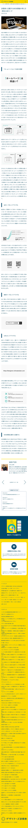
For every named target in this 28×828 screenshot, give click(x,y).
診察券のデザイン (4, 592)
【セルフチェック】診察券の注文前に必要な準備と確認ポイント (13, 698)
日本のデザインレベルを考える (7, 749)
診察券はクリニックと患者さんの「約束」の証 (9, 647)
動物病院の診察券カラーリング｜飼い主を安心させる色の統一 (13, 640)
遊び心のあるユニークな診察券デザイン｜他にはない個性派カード (13, 667)
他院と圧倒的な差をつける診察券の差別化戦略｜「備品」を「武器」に (13, 752)
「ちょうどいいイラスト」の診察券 (7, 691)
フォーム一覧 (3, 599)
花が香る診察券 (4, 679)
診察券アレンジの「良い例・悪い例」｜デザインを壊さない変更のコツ (13, 792)
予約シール (23, 597)
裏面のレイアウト (4, 595)
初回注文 (14, 599)
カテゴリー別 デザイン (13, 592)
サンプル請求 (9, 599)
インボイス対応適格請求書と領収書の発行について (11, 612)
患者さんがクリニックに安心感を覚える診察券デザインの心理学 (13, 801)
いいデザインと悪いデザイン (16, 731)
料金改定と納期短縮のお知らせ (7, 616)
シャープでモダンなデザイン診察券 (8, 736)
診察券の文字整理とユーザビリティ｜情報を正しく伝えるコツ (12, 729)
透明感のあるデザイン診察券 (19, 742)
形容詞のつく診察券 (15, 804)
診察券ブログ (19, 590)
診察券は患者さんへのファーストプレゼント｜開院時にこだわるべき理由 (13, 645)
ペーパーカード (17, 597)
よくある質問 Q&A (12, 590)
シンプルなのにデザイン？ (20, 763)
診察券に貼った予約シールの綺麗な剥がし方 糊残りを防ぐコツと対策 (13, 686)
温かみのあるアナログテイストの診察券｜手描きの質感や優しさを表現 (13, 626)
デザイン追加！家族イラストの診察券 (8, 783)
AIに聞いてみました (5, 642)
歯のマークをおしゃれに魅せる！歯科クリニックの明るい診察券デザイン (13, 665)
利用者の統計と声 (4, 590)
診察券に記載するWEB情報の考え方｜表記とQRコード (11, 772)
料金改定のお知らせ (15, 765)
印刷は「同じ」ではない (5, 765)
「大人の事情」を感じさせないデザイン (8, 621)
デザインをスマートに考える (6, 810)
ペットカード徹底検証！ (5, 804)
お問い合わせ (4, 604)
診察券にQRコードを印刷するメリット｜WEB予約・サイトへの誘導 (13, 712)
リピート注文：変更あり (5, 601)
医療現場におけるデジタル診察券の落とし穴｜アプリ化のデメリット (13, 717)
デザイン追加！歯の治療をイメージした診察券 (10, 776)
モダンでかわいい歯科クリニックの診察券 (9, 705)
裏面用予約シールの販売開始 (7, 795)
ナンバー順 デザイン (22, 592)
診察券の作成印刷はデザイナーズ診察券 (9, 822)
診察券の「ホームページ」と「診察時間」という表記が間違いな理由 (13, 628)
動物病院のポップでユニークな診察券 (8, 696)
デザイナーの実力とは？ (5, 731)
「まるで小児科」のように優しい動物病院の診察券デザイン (12, 638)
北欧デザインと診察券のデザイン (7, 614)
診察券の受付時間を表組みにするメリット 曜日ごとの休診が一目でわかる (13, 633)
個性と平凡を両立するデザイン (7, 700)
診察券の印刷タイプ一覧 (13, 595)
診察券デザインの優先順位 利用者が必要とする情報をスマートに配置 (13, 631)
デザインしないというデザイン (18, 806)
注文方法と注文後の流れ (17, 586)
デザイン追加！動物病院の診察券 (7, 759)
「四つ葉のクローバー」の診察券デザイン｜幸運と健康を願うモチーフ (13, 677)
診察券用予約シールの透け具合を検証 (8, 754)
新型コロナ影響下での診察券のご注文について (10, 761)
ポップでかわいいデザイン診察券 (7, 740)
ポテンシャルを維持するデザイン (19, 781)
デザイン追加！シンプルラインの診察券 (8, 790)
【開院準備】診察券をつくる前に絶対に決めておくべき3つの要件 (13, 779)
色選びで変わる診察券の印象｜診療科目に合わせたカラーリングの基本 (13, 720)
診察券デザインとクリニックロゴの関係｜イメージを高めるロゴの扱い (13, 709)
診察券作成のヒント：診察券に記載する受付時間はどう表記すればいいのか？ (13, 733)
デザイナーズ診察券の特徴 (6, 586)
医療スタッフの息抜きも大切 (6, 738)
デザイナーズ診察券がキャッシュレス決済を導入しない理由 (12, 684)
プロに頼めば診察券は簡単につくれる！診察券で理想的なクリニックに (13, 747)
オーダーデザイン (16, 588)
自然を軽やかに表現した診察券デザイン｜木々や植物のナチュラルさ (13, 654)
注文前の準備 (4, 588)
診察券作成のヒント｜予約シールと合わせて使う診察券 (11, 722)
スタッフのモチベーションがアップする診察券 (10, 649)
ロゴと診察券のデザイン (17, 808)
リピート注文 (19, 599)
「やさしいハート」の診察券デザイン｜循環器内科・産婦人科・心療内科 (13, 672)
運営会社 (19, 601)
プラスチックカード (4, 597)
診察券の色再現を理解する (6, 781)
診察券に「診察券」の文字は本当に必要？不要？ (10, 726)
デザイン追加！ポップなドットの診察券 (8, 785)
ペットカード (11, 597)
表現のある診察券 (4, 797)
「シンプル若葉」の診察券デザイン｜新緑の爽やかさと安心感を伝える (13, 652)
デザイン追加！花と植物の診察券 (7, 756)
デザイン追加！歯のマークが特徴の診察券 (9, 774)
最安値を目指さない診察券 (23, 482)
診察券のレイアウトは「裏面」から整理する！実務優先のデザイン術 (13, 813)
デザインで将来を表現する (6, 806)
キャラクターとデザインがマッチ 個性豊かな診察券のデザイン (13, 636)
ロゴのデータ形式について (21, 693)
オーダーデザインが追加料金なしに (8, 763)
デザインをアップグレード (6, 682)
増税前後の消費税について (6, 770)
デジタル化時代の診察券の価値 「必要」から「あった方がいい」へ (13, 689)
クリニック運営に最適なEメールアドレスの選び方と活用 (12, 799)
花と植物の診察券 (17, 795)
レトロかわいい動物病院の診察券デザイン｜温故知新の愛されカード (13, 675)
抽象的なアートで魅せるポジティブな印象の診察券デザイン (12, 669)
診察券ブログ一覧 (14, 482)
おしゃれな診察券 (20, 754)
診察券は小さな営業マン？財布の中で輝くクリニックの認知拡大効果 (13, 715)
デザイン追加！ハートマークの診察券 (8, 788)
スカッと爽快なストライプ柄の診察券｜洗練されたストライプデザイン (13, 662)
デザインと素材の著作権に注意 (7, 623)
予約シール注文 (14, 601)
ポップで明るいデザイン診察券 (7, 742)
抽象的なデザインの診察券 (6, 808)
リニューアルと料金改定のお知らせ (8, 693)
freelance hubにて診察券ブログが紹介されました (11, 702)
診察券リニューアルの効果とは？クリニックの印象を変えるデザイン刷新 (13, 619)
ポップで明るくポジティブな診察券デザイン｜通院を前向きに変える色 (13, 657)
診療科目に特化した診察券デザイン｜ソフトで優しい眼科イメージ (13, 660)
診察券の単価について (5, 724)
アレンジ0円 (9, 588)
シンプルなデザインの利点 (13, 679)
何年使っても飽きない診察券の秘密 (8, 707)
